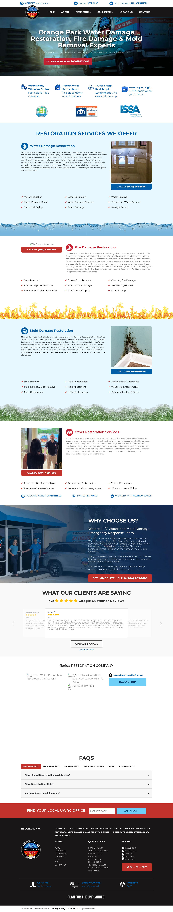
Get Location (131, 811)
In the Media (94, 859)
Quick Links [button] (96, 841)
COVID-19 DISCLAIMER (98, 868)
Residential (83, 12)
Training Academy (97, 865)
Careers (92, 856)
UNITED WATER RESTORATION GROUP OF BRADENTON (96, 829)
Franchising (94, 862)
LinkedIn (129, 859)
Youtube (129, 856)
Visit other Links (86, 650)
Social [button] (126, 841)
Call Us (131, 186)
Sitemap (71, 909)
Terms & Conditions (98, 851)
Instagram (130, 851)
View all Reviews (86, 644)
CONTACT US (61, 829)
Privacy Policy (95, 848)
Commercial (105, 12)
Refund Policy (95, 853)
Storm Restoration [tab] (126, 766)
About (65, 12)
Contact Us (60, 865)
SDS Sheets (93, 870)
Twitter (129, 853)
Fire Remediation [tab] (71, 766)
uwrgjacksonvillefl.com (128, 675)
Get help (67, 61)
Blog (57, 859)
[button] (13, 623)
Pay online (127, 682)
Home (51, 12)
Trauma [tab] (110, 766)
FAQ (56, 862)
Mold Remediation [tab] (31, 766)
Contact (144, 12)
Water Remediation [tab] (51, 766)
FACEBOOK (130, 848)
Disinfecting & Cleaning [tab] (93, 766)
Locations (126, 12)
